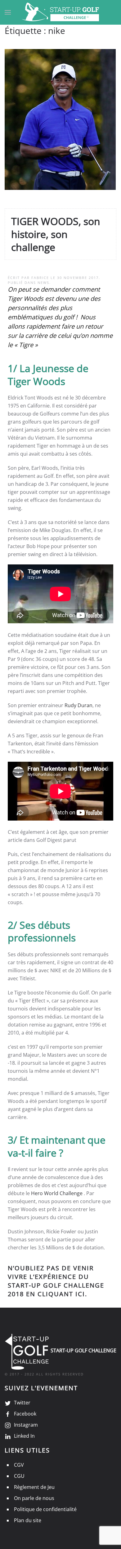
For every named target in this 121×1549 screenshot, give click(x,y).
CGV (19, 1464)
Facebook (25, 1413)
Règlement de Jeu (34, 1487)
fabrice (40, 277)
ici (80, 1294)
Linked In (24, 1435)
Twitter (22, 1402)
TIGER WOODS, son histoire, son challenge (55, 234)
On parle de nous (34, 1498)
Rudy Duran (78, 705)
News (43, 282)
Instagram (26, 1424)
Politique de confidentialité (45, 1509)
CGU (19, 1476)
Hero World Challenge (57, 1193)
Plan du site (27, 1520)
